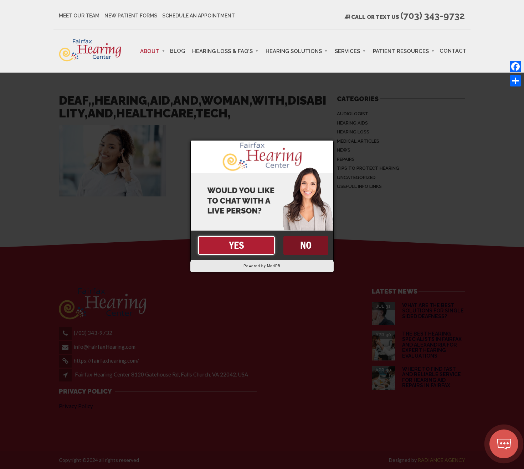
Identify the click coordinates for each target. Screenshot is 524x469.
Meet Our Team (79, 16)
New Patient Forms (130, 16)
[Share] (515, 81)
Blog (177, 50)
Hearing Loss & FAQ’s (222, 51)
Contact (453, 50)
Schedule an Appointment (198, 16)
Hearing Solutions (294, 51)
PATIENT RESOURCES (401, 51)
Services (347, 51)
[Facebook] (515, 66)
